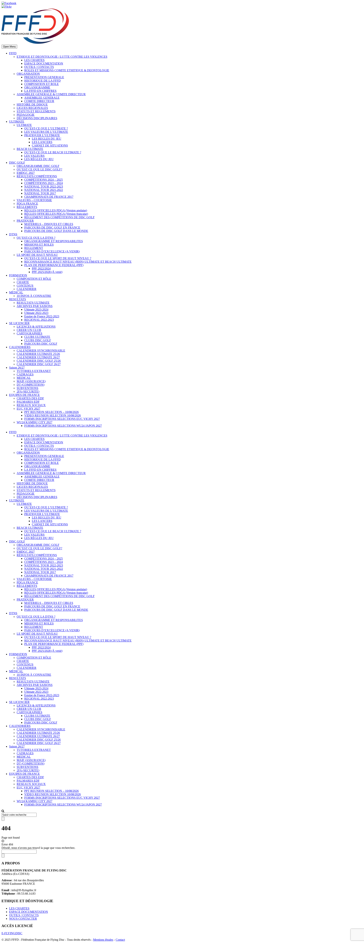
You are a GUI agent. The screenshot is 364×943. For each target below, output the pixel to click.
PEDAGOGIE (26, 114)
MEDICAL (24, 377)
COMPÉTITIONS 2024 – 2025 (43, 179)
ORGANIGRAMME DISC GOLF (38, 166)
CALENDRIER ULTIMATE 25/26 (38, 354)
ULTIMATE (16, 121)
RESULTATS (17, 299)
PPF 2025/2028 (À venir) (47, 272)
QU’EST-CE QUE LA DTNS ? (36, 237)
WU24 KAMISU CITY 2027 (34, 422)
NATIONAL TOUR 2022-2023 (43, 186)
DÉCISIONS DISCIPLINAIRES (37, 118)
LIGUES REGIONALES (32, 108)
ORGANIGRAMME (37, 87)
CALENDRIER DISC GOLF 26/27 (39, 364)
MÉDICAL (16, 292)
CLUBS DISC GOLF (37, 340)
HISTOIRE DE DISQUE (32, 104)
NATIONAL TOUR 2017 (40, 193)
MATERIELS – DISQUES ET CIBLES (48, 224)
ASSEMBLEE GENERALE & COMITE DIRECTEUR (51, 94)
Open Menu (9, 46)
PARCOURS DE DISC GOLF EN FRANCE (52, 227)
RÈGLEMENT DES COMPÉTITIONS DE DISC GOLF (59, 217)
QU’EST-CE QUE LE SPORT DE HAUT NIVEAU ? (57, 258)
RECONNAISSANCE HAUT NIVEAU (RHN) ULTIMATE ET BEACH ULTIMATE (78, 261)
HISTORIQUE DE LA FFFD (42, 80)
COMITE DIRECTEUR (39, 101)
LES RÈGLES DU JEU (39, 159)
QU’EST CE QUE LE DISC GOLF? (39, 169)
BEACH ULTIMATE (30, 149)
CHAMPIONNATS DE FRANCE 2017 (48, 196)
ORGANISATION (28, 73)
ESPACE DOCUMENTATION (43, 63)
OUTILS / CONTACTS (39, 67)
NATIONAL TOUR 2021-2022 (43, 190)
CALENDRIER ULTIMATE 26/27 (38, 357)
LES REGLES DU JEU (46, 138)
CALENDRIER (26, 289)
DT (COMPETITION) (30, 384)
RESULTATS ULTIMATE (33, 302)
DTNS (13, 234)
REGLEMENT (33, 248)
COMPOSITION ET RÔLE (34, 278)
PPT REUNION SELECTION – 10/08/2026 (51, 412)
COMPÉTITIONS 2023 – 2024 (43, 183)
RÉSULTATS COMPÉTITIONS (37, 176)
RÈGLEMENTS (27, 207)
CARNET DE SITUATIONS (50, 145)
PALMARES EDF (28, 401)
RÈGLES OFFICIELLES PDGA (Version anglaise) (55, 210)
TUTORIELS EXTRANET (34, 371)
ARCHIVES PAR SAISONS (35, 306)
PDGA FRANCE (27, 203)
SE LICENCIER (19, 323)
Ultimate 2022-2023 (36, 313)
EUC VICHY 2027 (28, 408)
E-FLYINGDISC (12, 933)
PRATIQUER (25, 220)
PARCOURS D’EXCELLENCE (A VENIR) (52, 251)
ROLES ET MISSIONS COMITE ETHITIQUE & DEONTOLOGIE (66, 70)
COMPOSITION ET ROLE (41, 84)
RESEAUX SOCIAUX (31, 405)
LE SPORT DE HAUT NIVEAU (37, 254)
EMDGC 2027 (26, 172)
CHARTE (23, 282)
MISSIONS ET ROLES (39, 244)
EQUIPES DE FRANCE (24, 395)
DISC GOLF (17, 162)
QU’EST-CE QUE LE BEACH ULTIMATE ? (52, 152)
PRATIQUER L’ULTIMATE (42, 135)
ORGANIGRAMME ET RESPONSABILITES (53, 241)
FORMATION (18, 275)
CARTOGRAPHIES (29, 333)
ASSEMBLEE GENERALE (42, 97)
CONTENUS (25, 285)
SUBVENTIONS (27, 388)
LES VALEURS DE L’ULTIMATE (46, 131)
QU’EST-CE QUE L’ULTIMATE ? (46, 128)
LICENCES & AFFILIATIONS (36, 326)
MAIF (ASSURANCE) (31, 381)
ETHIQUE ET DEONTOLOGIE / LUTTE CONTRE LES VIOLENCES (62, 56)
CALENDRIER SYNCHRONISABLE (41, 350)
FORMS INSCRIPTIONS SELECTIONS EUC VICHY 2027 (62, 418)
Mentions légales (103, 939)
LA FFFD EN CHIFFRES (40, 90)
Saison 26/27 (17, 367)
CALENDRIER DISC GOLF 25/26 (39, 360)
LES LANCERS (42, 142)
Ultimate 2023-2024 (36, 309)
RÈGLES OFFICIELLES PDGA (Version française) (56, 213)
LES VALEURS (34, 155)
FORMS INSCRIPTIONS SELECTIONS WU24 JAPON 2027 (63, 425)
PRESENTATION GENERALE (44, 77)
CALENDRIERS (20, 347)
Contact (120, 939)
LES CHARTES (34, 60)
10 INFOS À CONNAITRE (34, 295)
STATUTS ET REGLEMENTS (36, 111)
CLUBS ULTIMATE (37, 336)
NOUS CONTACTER (23, 918)
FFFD (12, 53)
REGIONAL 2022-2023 (39, 319)
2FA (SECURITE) (28, 391)
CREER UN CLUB (29, 330)
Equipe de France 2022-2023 (41, 316)
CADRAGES (25, 374)
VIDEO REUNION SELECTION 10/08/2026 (52, 415)
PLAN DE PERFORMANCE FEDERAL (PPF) (53, 265)
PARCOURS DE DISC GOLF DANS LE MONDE (56, 231)
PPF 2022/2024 (41, 268)
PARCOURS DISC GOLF (40, 343)
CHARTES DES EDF (30, 398)
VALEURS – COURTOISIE (34, 200)
